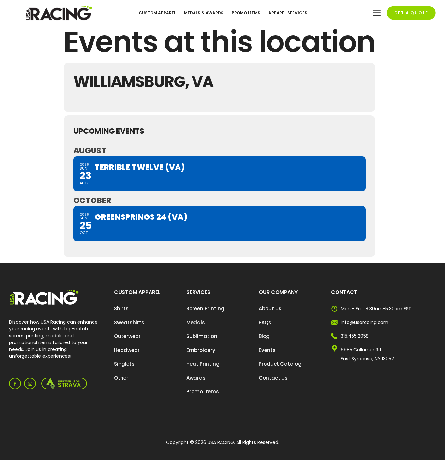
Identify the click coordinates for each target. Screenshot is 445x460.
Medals (195, 322)
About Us (270, 308)
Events (267, 350)
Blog (264, 336)
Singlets (124, 363)
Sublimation (201, 336)
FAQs (265, 322)
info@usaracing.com (364, 322)
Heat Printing (203, 363)
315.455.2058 (355, 336)
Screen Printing (205, 308)
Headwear (127, 350)
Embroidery (200, 350)
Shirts (121, 308)
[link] (44, 297)
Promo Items (202, 391)
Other (121, 377)
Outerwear (127, 336)
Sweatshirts (129, 322)
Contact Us (273, 377)
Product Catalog (280, 363)
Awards (196, 377)
